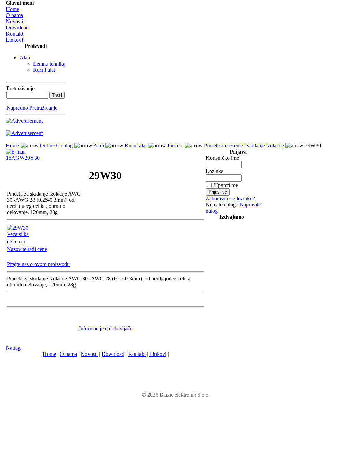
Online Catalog (56, 145)
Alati (24, 58)
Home (12, 9)
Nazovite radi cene (27, 249)
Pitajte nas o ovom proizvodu (38, 264)
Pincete (175, 145)
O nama (14, 15)
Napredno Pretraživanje (31, 108)
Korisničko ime (222, 158)
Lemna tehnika (49, 64)
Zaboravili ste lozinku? (230, 198)
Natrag (13, 348)
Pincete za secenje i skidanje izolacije (244, 145)
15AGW (15, 158)
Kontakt (14, 34)
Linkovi (14, 40)
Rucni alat (44, 70)
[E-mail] (16, 150)
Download (17, 27)
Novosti (14, 21)
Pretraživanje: (21, 88)
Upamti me (226, 185)
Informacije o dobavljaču (106, 328)
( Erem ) (16, 241)
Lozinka (215, 171)
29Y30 (32, 158)
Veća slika (18, 234)
